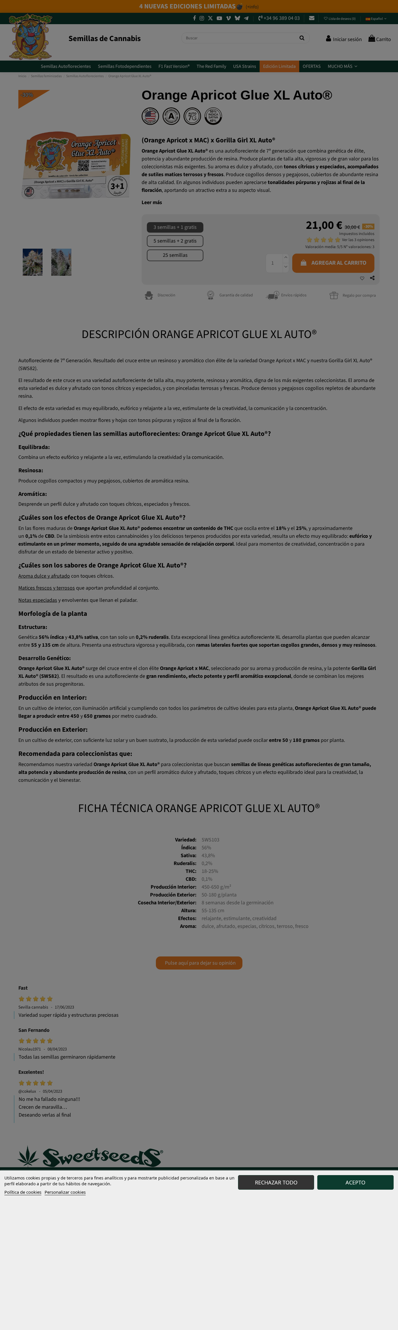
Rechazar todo (276, 1182)
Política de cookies (22, 1192)
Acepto (355, 1182)
